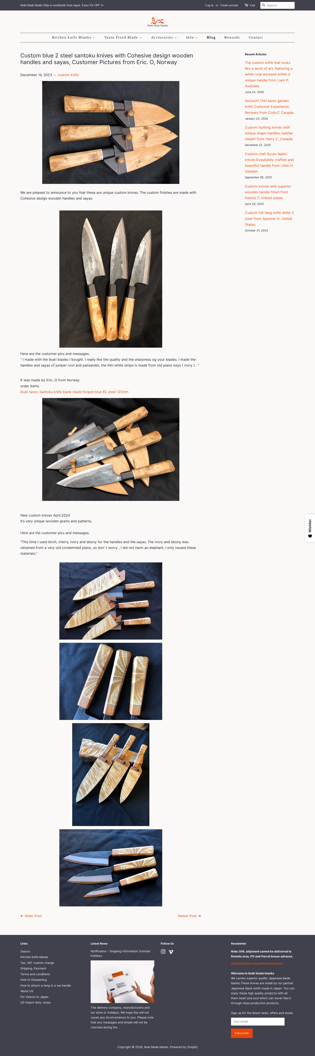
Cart (252, 5)
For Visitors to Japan (34, 997)
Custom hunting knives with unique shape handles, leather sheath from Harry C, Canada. (269, 133)
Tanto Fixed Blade (122, 37)
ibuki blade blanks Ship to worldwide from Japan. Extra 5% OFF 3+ (62, 5)
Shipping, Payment (33, 968)
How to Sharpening (33, 979)
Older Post (33, 916)
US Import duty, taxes (35, 1002)
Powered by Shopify (184, 1047)
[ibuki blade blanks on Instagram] (163, 952)
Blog (211, 37)
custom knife (68, 75)
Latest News (99, 943)
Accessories (162, 37)
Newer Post (187, 916)
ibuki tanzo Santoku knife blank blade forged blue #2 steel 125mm (74, 392)
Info (190, 37)
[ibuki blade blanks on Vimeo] (171, 952)
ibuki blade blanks (156, 1047)
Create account (229, 5)
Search (25, 951)
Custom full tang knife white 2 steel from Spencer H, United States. (269, 218)
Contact (256, 37)
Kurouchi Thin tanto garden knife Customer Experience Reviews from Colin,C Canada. (269, 106)
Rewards (232, 37)
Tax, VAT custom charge (37, 962)
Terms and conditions (35, 974)
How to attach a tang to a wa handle (45, 985)
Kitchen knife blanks (34, 957)
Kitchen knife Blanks (72, 37)
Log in (209, 5)
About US (26, 991)
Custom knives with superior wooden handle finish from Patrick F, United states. (268, 192)
